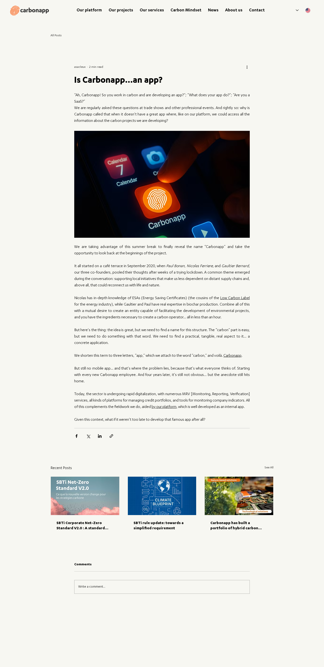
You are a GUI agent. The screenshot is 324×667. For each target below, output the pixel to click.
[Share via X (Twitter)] (88, 436)
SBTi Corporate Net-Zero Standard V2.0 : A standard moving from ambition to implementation (80, 526)
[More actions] (247, 67)
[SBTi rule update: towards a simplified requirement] (162, 496)
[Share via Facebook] (76, 436)
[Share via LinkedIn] (99, 436)
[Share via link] (111, 436)
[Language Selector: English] (303, 10)
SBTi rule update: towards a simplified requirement (159, 526)
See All (269, 467)
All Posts (56, 35)
